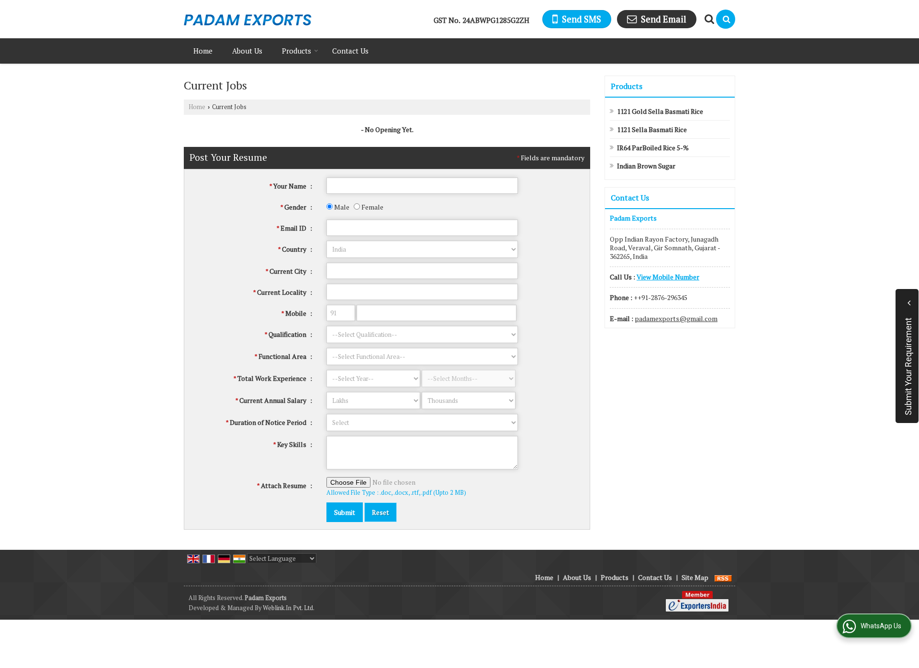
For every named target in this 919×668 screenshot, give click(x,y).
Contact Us (350, 51)
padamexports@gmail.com (676, 318)
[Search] (725, 19)
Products (296, 51)
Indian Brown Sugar (646, 165)
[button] (668, 276)
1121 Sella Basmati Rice (652, 129)
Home (203, 51)
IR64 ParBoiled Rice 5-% (653, 147)
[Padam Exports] (248, 19)
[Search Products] (708, 19)
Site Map (695, 577)
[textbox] (422, 271)
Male (341, 207)
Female (371, 207)
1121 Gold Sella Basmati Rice (660, 111)
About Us (247, 51)
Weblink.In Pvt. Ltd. (288, 608)
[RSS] (723, 577)
